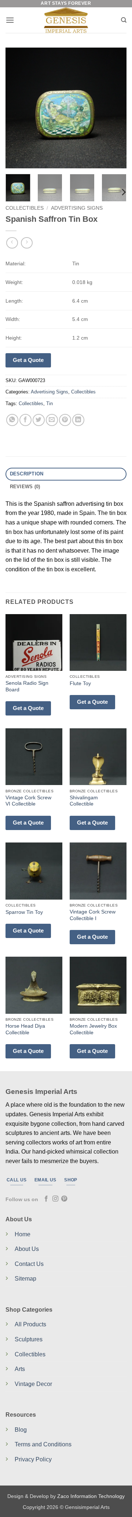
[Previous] (17, 108)
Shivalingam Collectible (84, 801)
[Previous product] (26, 243)
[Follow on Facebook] (46, 1199)
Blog (21, 1430)
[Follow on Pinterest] (64, 1199)
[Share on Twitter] (39, 420)
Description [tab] (27, 474)
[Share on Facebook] (25, 420)
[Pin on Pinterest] (65, 420)
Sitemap (25, 1278)
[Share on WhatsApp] (12, 420)
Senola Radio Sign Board (27, 686)
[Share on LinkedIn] (78, 420)
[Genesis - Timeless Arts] (66, 20)
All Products (30, 1324)
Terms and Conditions (43, 1444)
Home (22, 1234)
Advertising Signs (77, 208)
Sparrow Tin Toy (24, 912)
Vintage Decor (33, 1384)
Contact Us (29, 1264)
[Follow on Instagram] (55, 1199)
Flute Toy (80, 683)
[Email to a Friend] (52, 420)
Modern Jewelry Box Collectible (93, 1029)
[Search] (123, 20)
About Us (27, 1249)
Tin (49, 403)
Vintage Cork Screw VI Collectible (28, 801)
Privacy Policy (33, 1459)
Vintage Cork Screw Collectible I (92, 915)
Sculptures (29, 1339)
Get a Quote (28, 360)
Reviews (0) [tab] (25, 486)
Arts (20, 1369)
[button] (10, 20)
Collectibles (25, 208)
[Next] (114, 108)
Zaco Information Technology (91, 1496)
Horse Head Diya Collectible (25, 1029)
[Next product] (12, 243)
